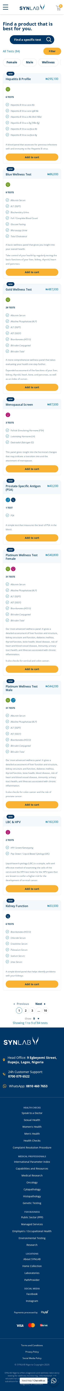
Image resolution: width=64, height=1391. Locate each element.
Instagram (32, 1301)
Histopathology (32, 1196)
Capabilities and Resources (32, 1168)
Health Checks (32, 1140)
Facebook (32, 1294)
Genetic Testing (32, 1203)
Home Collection (32, 1266)
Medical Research (32, 1175)
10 (45, 1011)
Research (32, 1245)
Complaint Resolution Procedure (32, 1147)
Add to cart (32, 157)
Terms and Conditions (32, 1345)
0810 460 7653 (36, 1086)
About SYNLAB (32, 1259)
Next (38, 1004)
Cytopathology (32, 1189)
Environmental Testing (32, 1238)
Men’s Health (32, 1133)
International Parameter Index (32, 1161)
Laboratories (32, 1273)
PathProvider (32, 1280)
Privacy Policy (32, 1351)
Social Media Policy (32, 1358)
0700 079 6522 (19, 1076)
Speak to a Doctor (32, 1113)
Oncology (32, 1182)
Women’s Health (32, 1126)
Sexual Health (32, 1120)
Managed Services (32, 1224)
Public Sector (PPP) (32, 1217)
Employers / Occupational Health (32, 1231)
